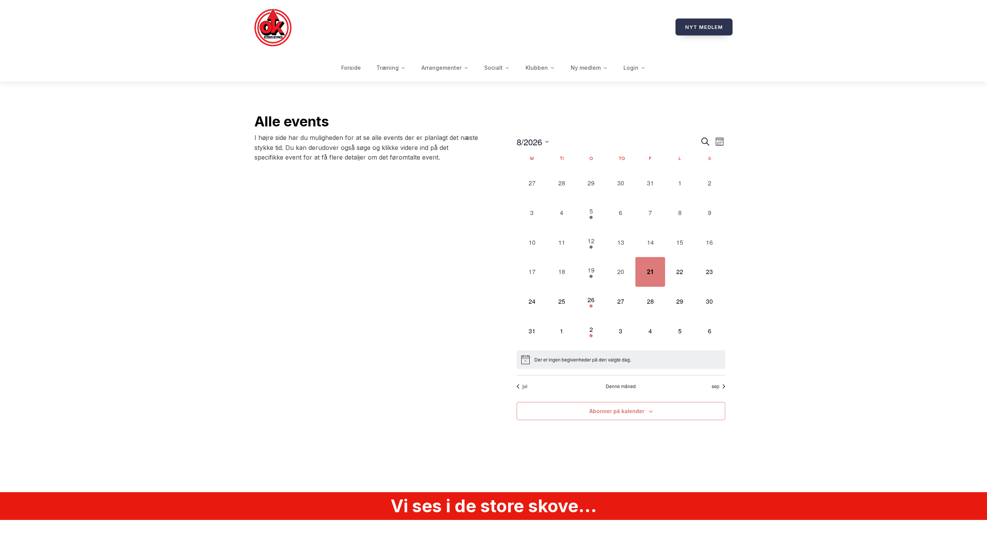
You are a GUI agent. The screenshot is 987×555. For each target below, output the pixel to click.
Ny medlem (586, 67)
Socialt (493, 67)
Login (630, 67)
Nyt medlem (704, 27)
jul (524, 386)
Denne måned (621, 386)
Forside (351, 67)
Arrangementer (441, 67)
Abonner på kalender (616, 411)
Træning (387, 67)
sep (715, 386)
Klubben (537, 67)
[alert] (621, 359)
